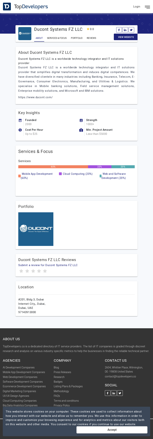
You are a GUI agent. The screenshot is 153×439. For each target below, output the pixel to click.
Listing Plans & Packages (68, 386)
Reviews (91, 38)
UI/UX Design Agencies (16, 396)
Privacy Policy (62, 405)
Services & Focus (57, 38)
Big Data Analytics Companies (20, 405)
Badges (58, 382)
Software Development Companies (23, 382)
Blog (56, 368)
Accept (112, 430)
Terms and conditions (66, 401)
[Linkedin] (125, 30)
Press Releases (62, 372)
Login (136, 6)
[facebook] (119, 30)
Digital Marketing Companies (19, 391)
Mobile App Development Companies (24, 372)
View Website (126, 37)
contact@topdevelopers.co (120, 376)
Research (59, 377)
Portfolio (76, 38)
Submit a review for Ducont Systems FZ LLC (48, 265)
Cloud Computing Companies (20, 401)
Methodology (61, 391)
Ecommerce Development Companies (24, 386)
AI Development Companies (19, 368)
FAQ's (57, 396)
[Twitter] (131, 30)
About (39, 38)
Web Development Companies (20, 377)
